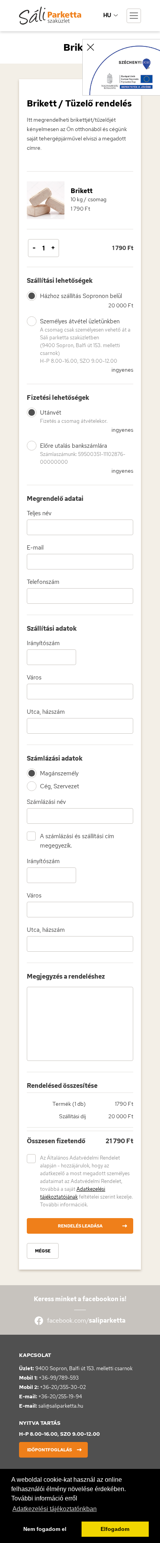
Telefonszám (43, 581)
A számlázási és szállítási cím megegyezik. (77, 841)
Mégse (42, 1251)
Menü (134, 16)
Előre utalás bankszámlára (82, 453)
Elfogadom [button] (115, 1529)
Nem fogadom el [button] (44, 1529)
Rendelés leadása (80, 1226)
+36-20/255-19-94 (60, 1396)
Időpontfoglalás (49, 1450)
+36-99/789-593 (59, 1378)
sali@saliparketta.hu (60, 1406)
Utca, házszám (46, 711)
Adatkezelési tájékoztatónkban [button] (54, 1509)
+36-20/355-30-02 (63, 1387)
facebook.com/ (86, 1320)
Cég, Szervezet (59, 786)
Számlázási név (46, 801)
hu (107, 15)
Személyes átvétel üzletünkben (85, 340)
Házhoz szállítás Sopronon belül (81, 296)
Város (34, 677)
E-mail (35, 547)
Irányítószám (43, 643)
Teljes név (39, 513)
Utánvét (74, 416)
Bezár (90, 47)
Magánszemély (59, 773)
